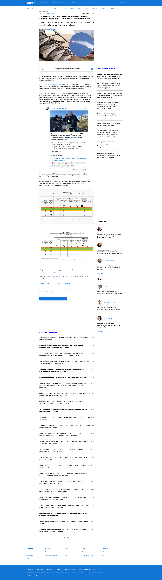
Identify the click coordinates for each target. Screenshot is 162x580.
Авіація (77, 289)
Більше (67, 537)
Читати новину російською (48, 13)
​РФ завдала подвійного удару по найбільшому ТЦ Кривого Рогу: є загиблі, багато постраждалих (109, 76)
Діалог (40, 11)
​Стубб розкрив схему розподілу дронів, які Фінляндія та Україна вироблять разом (108, 86)
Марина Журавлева (51, 29)
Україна (46, 11)
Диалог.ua (85, 572)
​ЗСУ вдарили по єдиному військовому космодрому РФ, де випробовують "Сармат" (109, 155)
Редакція (40, 569)
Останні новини (48, 332)
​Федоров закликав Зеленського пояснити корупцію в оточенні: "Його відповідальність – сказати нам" (109, 145)
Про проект (30, 569)
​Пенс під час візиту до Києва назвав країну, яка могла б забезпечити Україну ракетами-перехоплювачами (108, 105)
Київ (41, 289)
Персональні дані (70, 569)
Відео (70, 289)
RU (32, 8)
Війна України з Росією (46, 292)
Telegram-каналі (57, 85)
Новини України (49, 289)
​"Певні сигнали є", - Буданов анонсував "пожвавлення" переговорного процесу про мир (109, 116)
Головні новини (106, 68)
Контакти (49, 569)
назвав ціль (57, 276)
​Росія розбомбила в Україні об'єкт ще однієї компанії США (109, 124)
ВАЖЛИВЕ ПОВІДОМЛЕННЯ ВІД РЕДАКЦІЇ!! (54, 283)
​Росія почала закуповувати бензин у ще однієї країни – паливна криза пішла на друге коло (109, 95)
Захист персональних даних (87, 569)
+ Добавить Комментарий (53, 298)
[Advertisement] (66, 314)
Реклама (58, 569)
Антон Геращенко (62, 289)
